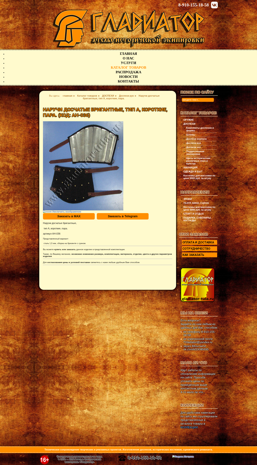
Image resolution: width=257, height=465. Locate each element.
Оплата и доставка (198, 242)
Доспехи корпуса (196, 139)
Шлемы (190, 134)
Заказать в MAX (68, 216)
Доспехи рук (193, 143)
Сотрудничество (196, 248)
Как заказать (193, 255)
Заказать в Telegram (123, 216)
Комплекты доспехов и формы (200, 129)
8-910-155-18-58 (193, 4)
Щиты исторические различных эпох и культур (198, 161)
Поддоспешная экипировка (195, 152)
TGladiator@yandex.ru (197, 342)
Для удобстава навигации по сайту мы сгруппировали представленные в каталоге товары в (199, 420)
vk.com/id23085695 (196, 349)
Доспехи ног (193, 147)
